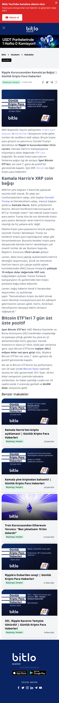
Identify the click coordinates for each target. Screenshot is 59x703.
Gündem (6, 60)
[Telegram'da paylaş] (51, 82)
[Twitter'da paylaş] (47, 82)
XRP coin (40, 152)
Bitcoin (40, 168)
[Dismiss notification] (56, 2)
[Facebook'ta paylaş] (42, 82)
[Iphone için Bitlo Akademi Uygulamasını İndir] (20, 672)
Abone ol (14, 17)
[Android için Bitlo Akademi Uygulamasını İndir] (37, 672)
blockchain (21, 133)
